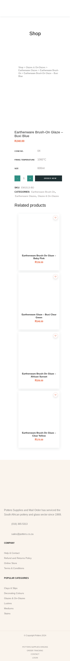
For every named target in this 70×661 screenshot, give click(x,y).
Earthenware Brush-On (43, 191)
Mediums (9, 608)
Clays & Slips (10, 588)
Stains (7, 613)
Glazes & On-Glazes (35, 67)
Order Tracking (35, 651)
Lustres (8, 603)
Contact (35, 654)
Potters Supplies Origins (35, 647)
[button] (55, 217)
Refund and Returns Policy (18, 558)
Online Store (10, 563)
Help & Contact (12, 553)
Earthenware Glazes (27, 70)
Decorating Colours (14, 593)
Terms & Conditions (14, 568)
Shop (20, 67)
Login (35, 658)
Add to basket (48, 178)
